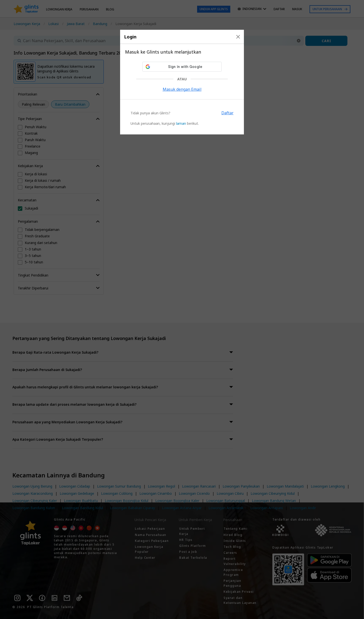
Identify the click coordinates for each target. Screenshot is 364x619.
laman (181, 123)
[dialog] (182, 82)
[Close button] (238, 36)
